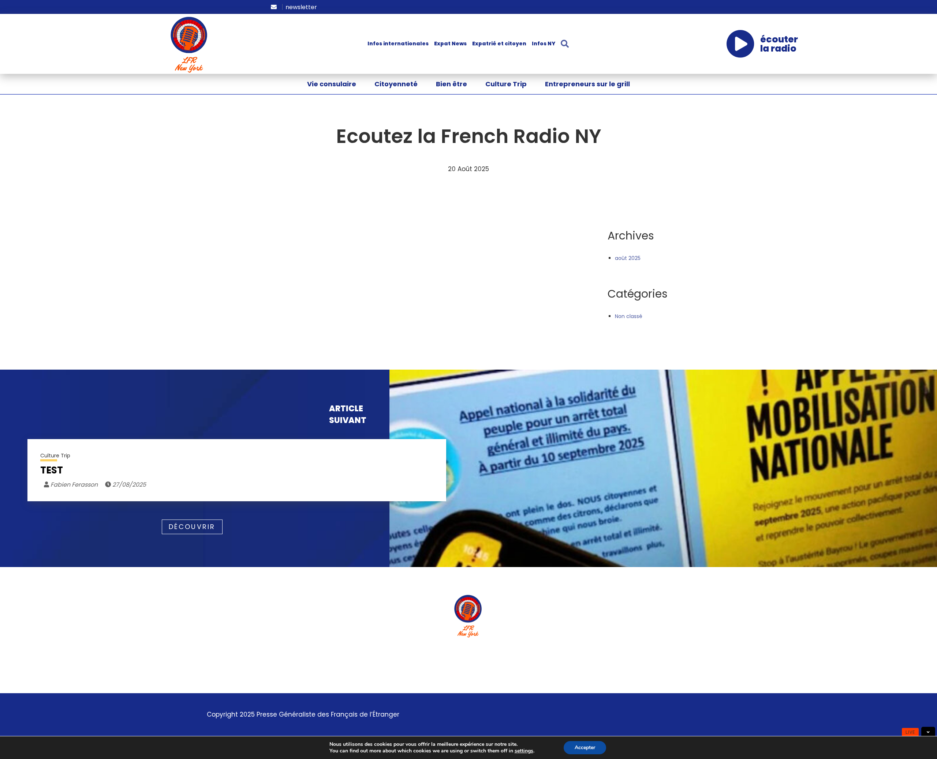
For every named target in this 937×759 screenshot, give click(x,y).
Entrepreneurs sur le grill (587, 83)
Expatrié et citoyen (499, 43)
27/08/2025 (128, 484)
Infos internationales (398, 43)
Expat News (450, 43)
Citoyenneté (396, 83)
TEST (51, 470)
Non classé (628, 316)
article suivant (347, 414)
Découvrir (192, 526)
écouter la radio (779, 44)
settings (524, 751)
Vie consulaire (331, 83)
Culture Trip (506, 83)
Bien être (451, 83)
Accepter (585, 747)
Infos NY (543, 43)
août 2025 (628, 258)
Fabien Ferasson (73, 484)
